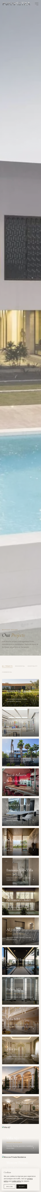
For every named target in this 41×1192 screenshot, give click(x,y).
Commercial (7, 672)
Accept (22, 1186)
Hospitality (33, 666)
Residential (20, 666)
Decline (9, 1186)
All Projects (7, 666)
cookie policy (16, 1181)
